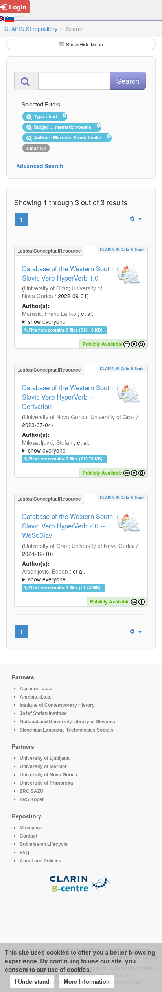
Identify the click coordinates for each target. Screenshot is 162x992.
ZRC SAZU (32, 791)
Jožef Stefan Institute (43, 713)
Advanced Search (39, 166)
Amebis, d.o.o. (35, 697)
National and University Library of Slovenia (67, 721)
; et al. (57, 317)
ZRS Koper (32, 799)
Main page (31, 828)
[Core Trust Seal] (81, 915)
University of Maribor (43, 766)
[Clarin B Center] (81, 883)
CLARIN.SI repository (30, 29)
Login (17, 6)
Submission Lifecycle (44, 844)
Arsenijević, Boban (45, 571)
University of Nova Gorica (55, 417)
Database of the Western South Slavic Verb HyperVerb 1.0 (67, 273)
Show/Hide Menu (84, 44)
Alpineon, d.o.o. (36, 688)
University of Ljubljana (45, 758)
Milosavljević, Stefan (47, 442)
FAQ (24, 852)
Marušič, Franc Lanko (49, 313)
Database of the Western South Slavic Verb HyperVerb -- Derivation (67, 397)
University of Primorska (46, 783)
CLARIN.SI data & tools (122, 249)
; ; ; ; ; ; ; (80, 317)
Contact (28, 836)
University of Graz (46, 288)
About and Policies (40, 861)
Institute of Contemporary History (57, 705)
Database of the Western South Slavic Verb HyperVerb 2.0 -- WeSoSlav (67, 526)
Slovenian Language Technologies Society (67, 730)
